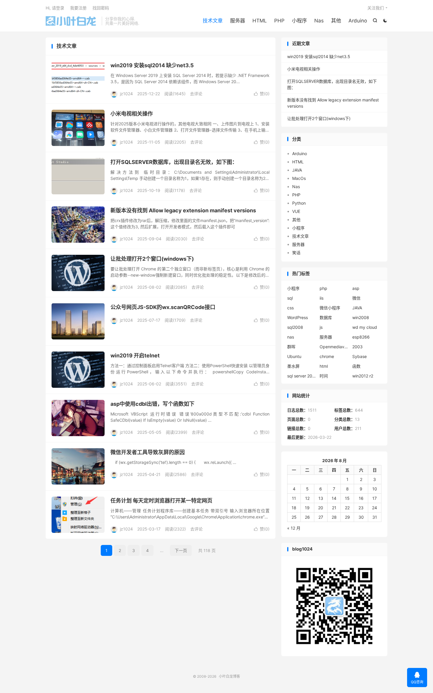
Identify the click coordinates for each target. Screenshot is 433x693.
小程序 (299, 21)
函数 (356, 366)
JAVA (297, 170)
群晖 (291, 346)
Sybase (359, 356)
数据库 (326, 317)
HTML (259, 21)
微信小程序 (330, 307)
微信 (356, 297)
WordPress (297, 317)
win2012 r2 (362, 375)
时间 (324, 375)
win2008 (360, 317)
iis (321, 297)
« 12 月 (293, 528)
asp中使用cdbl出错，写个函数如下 (152, 404)
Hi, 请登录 (55, 7)
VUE (296, 211)
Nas (319, 21)
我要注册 (78, 7)
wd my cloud (364, 327)
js (321, 327)
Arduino (357, 21)
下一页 (181, 550)
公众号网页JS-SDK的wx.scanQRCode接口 (162, 307)
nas (290, 336)
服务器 (237, 21)
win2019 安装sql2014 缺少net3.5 (152, 65)
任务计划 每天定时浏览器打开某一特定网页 (161, 500)
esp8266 (361, 336)
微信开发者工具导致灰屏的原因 (147, 452)
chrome (327, 356)
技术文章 (213, 21)
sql (290, 297)
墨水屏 (293, 366)
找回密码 (100, 7)
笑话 (296, 252)
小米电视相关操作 (131, 114)
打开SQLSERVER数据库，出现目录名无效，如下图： (173, 162)
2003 (357, 346)
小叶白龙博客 (72, 21)
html (324, 366)
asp (355, 288)
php (323, 288)
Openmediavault (334, 346)
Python (299, 203)
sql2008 (295, 327)
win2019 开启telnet (135, 355)
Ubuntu (294, 356)
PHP (279, 21)
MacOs (299, 178)
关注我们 (375, 7)
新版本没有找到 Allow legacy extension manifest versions (183, 210)
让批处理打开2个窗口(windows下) (152, 259)
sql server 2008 (302, 375)
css (290, 307)
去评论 (196, 93)
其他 (336, 21)
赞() (262, 93)
